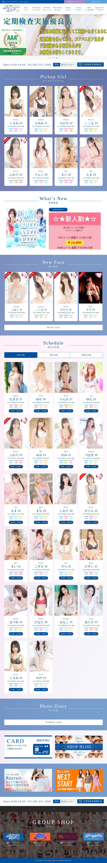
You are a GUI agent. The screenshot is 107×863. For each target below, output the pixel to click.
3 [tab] (52, 58)
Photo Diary (57, 9)
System (68, 9)
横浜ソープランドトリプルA (67, 844)
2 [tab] (50, 58)
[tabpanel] (53, 35)
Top (26, 9)
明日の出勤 (54, 355)
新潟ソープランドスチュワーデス (93, 844)
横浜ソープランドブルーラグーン (13, 844)
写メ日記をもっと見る (53, 722)
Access (79, 9)
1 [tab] (48, 58)
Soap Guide (99, 9)
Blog (96, 2)
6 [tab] (59, 58)
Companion (36, 9)
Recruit (75, 2)
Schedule (47, 9)
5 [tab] (57, 58)
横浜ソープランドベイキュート (40, 844)
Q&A (89, 9)
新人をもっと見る (53, 327)
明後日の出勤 (86, 355)
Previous (8, 37)
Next (98, 37)
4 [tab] (55, 58)
